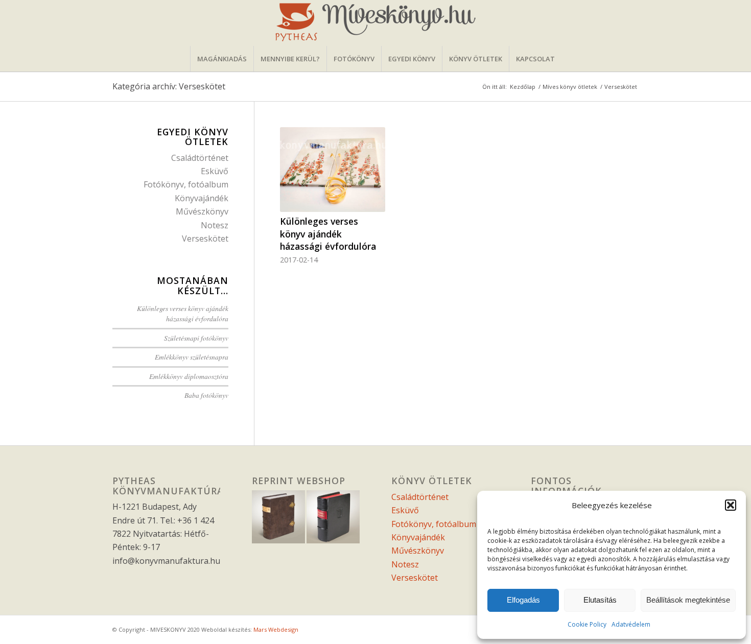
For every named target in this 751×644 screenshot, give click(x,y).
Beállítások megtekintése (688, 599)
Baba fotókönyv (206, 395)
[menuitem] (221, 58)
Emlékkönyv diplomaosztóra (188, 376)
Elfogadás (523, 599)
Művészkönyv (202, 211)
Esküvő (214, 171)
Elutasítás (600, 599)
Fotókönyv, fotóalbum (186, 184)
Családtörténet (199, 157)
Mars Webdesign (275, 629)
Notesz (214, 225)
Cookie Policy (587, 624)
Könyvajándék (201, 198)
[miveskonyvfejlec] (375, 23)
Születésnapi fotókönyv (196, 338)
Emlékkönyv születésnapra (191, 357)
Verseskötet (205, 238)
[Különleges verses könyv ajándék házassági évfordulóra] (332, 169)
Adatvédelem (631, 624)
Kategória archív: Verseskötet (168, 86)
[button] (730, 505)
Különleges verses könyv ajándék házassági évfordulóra (328, 233)
